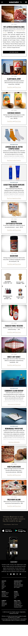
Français (16, 594)
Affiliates (4, 604)
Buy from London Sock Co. (14, 160)
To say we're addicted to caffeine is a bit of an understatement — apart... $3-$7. (14, 226)
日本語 (15, 596)
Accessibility (17, 604)
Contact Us (5, 594)
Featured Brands (18, 584)
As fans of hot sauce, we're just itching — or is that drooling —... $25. (14, 328)
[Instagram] (17, 574)
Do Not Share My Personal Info (18, 606)
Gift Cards (17, 587)
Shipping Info (5, 596)
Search (21, 2)
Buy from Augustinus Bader (14, 198)
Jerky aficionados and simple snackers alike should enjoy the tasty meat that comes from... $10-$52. (14, 82)
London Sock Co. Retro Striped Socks (14, 148)
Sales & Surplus (18, 586)
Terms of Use (17, 601)
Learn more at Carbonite (14, 404)
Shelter (4, 586)
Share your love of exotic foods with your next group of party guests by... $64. (14, 502)
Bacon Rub (14, 256)
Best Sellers (17, 583)
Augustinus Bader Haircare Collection (14, 185)
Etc (12, 24)
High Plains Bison (14, 466)
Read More (10, 87)
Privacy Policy (18, 603)
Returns (4, 595)
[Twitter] (7, 574)
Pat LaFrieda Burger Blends (14, 27)
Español (16, 592)
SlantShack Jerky (14, 79)
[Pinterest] (20, 574)
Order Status (5, 592)
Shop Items (18, 87)
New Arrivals (17, 582)
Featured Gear (14, 144)
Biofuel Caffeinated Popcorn (14, 222)
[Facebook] (14, 574)
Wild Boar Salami (14, 499)
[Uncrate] (14, 2)
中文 (15, 597)
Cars (3, 584)
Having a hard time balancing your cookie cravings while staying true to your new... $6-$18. (14, 116)
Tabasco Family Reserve (14, 326)
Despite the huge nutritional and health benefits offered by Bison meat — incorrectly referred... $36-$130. (14, 470)
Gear (3, 582)
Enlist (3, 605)
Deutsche (16, 595)
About (3, 601)
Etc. (3, 588)
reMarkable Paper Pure (14, 428)
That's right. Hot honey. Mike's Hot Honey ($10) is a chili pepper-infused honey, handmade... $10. (14, 360)
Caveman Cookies (14, 113)
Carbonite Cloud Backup (14, 390)
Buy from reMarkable (14, 442)
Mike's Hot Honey (14, 357)
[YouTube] (10, 574)
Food (15, 24)
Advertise (4, 603)
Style (3, 583)
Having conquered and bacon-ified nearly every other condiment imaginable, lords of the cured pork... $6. (14, 259)
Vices (3, 587)
